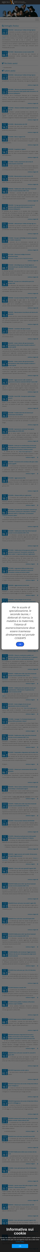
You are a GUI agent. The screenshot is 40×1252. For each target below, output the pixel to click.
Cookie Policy (20, 1241)
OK (20, 1246)
